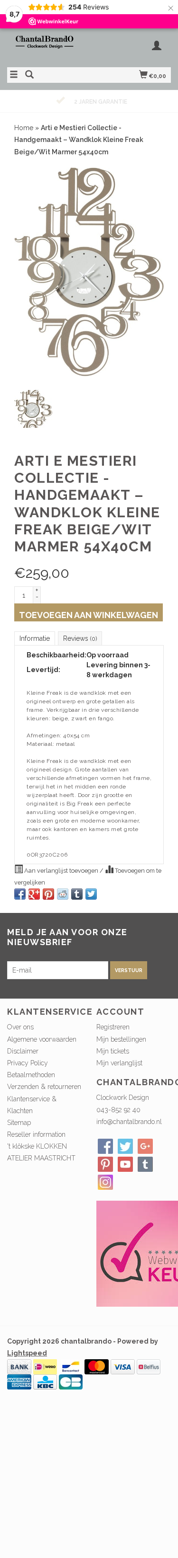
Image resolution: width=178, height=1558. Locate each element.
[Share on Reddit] (62, 894)
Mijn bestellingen (121, 1039)
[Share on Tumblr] (77, 894)
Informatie (34, 638)
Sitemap (19, 1122)
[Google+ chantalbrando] (145, 1146)
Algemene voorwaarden (41, 1039)
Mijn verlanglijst (119, 1063)
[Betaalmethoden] (19, 1366)
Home (23, 128)
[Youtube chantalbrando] (125, 1164)
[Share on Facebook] (20, 894)
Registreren (113, 1027)
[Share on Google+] (34, 894)
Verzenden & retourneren (44, 1086)
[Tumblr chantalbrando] (145, 1164)
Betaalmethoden (31, 1075)
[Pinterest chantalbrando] (105, 1164)
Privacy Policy (27, 1063)
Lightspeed (27, 1353)
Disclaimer (22, 1051)
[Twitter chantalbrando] (125, 1146)
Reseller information (36, 1134)
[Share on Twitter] (91, 894)
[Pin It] (48, 894)
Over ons (20, 1027)
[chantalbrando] (48, 46)
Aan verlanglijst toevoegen (61, 870)
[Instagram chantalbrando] (105, 1182)
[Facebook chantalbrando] (105, 1146)
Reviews (80, 638)
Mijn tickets (112, 1051)
